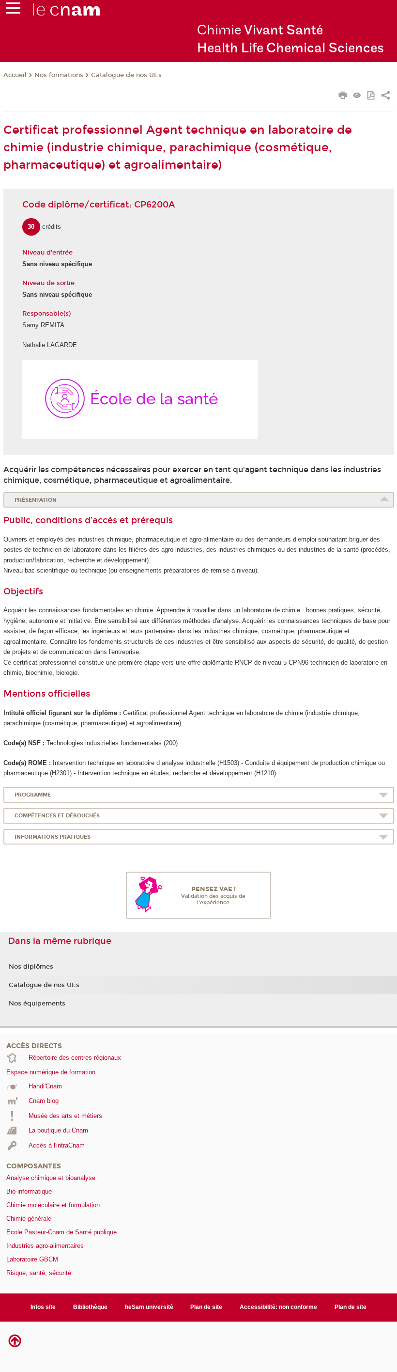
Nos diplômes (31, 967)
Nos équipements (37, 1003)
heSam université (149, 1307)
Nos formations (58, 75)
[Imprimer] (343, 96)
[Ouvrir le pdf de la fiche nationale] (371, 96)
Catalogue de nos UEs (126, 75)
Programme (33, 795)
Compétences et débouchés (57, 816)
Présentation (36, 500)
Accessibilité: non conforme (278, 1307)
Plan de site (206, 1307)
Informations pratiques (53, 837)
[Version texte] (357, 96)
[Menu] (13, 10)
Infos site (43, 1307)
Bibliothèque (90, 1307)
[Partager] (386, 96)
